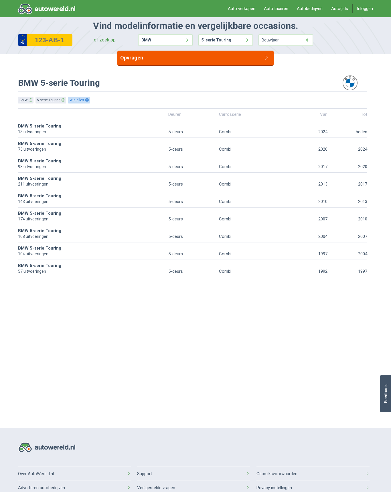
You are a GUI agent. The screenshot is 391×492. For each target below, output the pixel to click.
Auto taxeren (276, 8)
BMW (146, 40)
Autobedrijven (310, 8)
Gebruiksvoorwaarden (276, 473)
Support (144, 473)
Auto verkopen (241, 8)
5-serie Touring (216, 40)
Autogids (339, 8)
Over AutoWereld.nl (36, 473)
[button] (385, 393)
